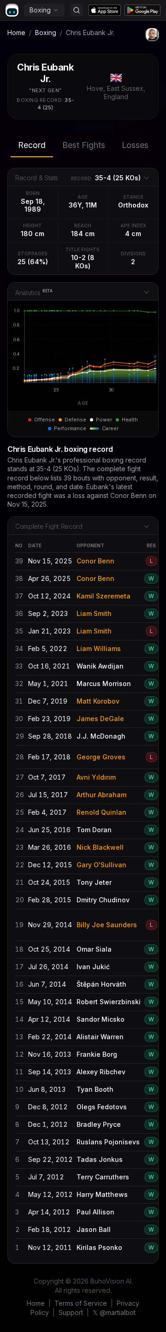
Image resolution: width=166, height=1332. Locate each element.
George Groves (101, 757)
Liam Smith (94, 613)
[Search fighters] (76, 10)
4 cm (133, 233)
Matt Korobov (98, 701)
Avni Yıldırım (96, 777)
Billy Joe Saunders (107, 925)
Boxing (40, 10)
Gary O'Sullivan (101, 865)
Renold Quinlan (101, 812)
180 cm (32, 233)
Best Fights (83, 145)
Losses (135, 145)
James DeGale (100, 718)
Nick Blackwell (100, 847)
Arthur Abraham (101, 795)
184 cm (83, 233)
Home (16, 32)
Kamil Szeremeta (103, 596)
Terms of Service (80, 1303)
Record (32, 145)
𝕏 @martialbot (114, 1312)
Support (71, 1312)
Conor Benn (95, 561)
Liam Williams (99, 648)
